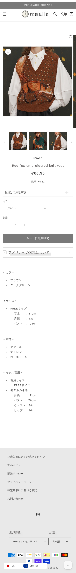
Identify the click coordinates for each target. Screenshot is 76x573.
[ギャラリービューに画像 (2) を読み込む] (38, 141)
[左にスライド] (4, 142)
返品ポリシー (15, 465)
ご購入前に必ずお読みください (26, 456)
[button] (5, 14)
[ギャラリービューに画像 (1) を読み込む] (18, 141)
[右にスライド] (72, 142)
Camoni (38, 158)
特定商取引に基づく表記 (22, 490)
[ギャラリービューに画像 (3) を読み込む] (58, 141)
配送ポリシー (15, 473)
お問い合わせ (15, 498)
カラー (6, 201)
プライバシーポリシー (20, 481)
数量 (5, 217)
